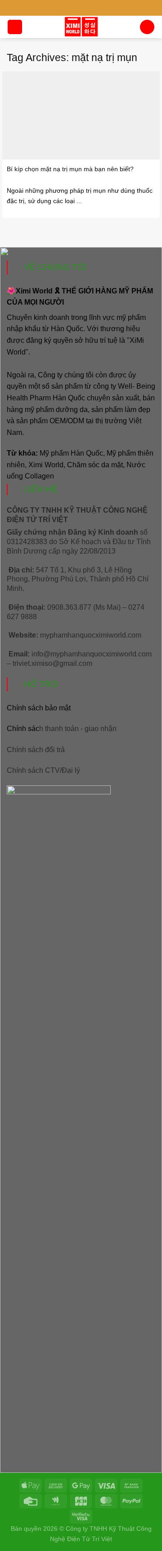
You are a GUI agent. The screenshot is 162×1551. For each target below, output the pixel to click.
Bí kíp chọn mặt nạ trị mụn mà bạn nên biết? (70, 169)
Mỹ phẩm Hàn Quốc (71, 453)
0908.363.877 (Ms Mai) (84, 607)
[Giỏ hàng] (147, 27)
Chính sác (62, 728)
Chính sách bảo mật (39, 708)
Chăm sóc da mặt (95, 465)
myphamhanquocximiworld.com (90, 635)
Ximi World (45, 465)
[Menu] (15, 27)
